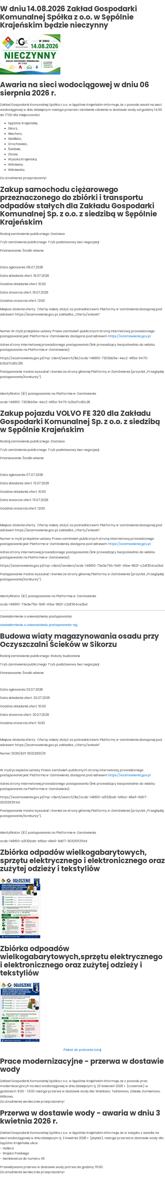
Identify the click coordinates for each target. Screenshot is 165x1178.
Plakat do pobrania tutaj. (82, 1049)
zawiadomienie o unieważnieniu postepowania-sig (38, 625)
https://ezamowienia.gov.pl (129, 336)
